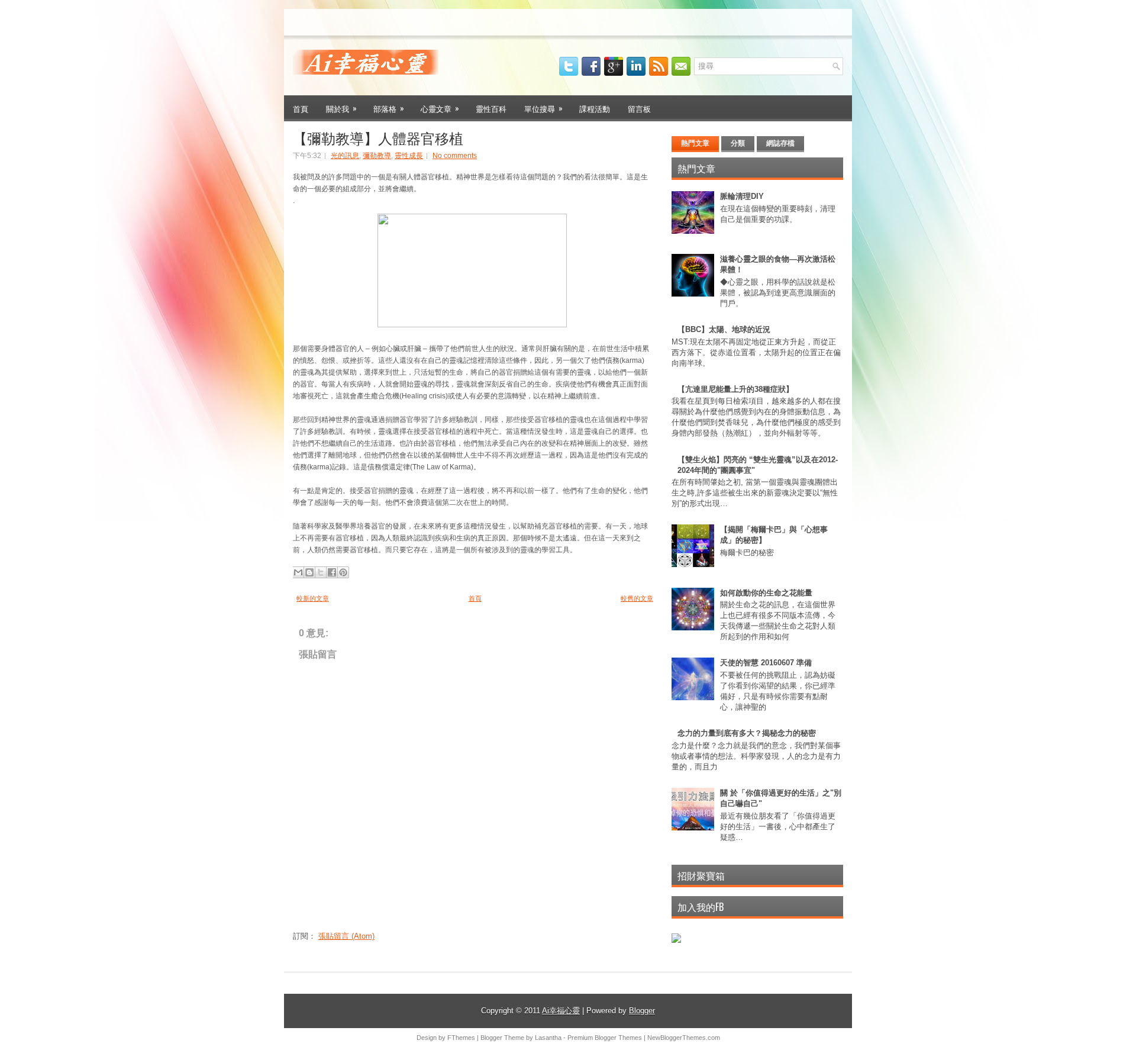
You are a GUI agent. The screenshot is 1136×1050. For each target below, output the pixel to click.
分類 (738, 143)
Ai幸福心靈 (561, 1010)
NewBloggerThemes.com (683, 1037)
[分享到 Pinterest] (343, 572)
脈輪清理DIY (742, 196)
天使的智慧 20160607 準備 (766, 662)
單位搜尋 (543, 108)
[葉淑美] (676, 940)
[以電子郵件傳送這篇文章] (298, 572)
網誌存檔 (780, 143)
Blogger (642, 1010)
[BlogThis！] (309, 572)
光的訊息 (345, 156)
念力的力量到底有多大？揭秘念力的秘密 (746, 733)
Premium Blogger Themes (604, 1037)
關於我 (341, 108)
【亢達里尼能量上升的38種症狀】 (735, 389)
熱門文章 (695, 143)
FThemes (461, 1037)
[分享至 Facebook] (332, 572)
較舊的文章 (637, 598)
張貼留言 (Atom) (346, 936)
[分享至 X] (321, 572)
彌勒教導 (377, 156)
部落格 (388, 108)
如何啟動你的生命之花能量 (766, 592)
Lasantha (548, 1037)
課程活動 (594, 108)
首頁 (300, 108)
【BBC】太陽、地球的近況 (723, 329)
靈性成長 (409, 156)
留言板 (639, 108)
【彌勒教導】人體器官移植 (378, 137)
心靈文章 (440, 108)
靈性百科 (491, 108)
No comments (455, 156)
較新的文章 (312, 598)
